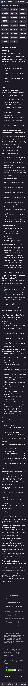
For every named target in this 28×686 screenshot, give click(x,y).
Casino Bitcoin (5, 5)
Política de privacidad (14, 603)
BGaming (17, 403)
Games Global (12, 413)
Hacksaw (6, 71)
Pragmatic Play (7, 66)
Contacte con (17, 599)
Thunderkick (12, 399)
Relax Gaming (14, 297)
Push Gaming (22, 297)
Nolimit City (7, 327)
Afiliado (8, 599)
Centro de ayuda (14, 595)
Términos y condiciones (14, 606)
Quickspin (6, 290)
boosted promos (10, 455)
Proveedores (14, 5)
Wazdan (10, 409)
